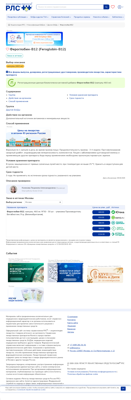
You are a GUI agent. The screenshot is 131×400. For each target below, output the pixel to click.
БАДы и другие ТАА (39, 17)
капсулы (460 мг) (15, 66)
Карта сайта (72, 323)
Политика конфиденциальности (102, 371)
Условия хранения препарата (83, 95)
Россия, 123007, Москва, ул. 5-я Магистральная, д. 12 (92, 351)
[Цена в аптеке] (117, 212)
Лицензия (71, 326)
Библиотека (117, 17)
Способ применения (18, 101)
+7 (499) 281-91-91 (78, 345)
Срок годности (76, 98)
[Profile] (120, 7)
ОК (123, 388)
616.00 (101, 217)
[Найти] (106, 6)
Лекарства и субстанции (16, 17)
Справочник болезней (60, 17)
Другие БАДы (52, 25)
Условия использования (77, 371)
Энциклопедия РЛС (18, 25)
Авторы (70, 332)
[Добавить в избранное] (7, 49)
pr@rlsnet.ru (75, 348)
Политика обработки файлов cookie (82, 374)
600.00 (101, 212)
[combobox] (70, 6)
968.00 (101, 228)
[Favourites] (112, 7)
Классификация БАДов (36, 25)
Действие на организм (20, 98)
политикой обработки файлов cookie (31, 390)
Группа (12, 95)
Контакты (71, 320)
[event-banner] (105, 275)
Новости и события (100, 17)
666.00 (101, 223)
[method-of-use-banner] (34, 38)
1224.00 (101, 234)
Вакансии (71, 329)
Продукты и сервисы (82, 17)
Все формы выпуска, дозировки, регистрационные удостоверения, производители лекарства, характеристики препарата (63, 73)
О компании (72, 316)
